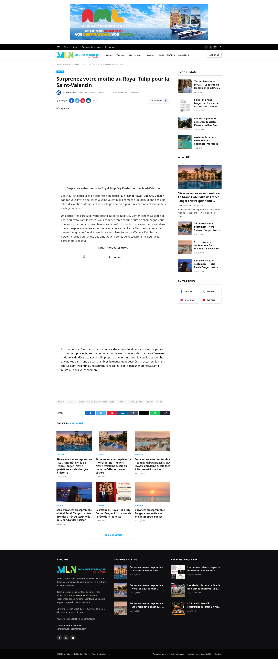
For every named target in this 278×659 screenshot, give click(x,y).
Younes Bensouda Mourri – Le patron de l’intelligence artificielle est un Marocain (207, 85)
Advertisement (159, 654)
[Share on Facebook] (71, 100)
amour (61, 402)
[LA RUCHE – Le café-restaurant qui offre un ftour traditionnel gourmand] (178, 608)
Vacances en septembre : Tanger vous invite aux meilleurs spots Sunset (150, 513)
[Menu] (58, 47)
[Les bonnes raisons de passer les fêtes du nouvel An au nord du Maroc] (178, 572)
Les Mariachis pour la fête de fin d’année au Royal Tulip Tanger (203, 587)
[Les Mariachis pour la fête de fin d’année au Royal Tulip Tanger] (178, 590)
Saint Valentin (135, 402)
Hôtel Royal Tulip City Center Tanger (96, 402)
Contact (214, 55)
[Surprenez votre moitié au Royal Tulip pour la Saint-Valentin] (113, 144)
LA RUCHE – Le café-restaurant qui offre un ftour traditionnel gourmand (204, 605)
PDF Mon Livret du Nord (178, 55)
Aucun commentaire (120, 92)
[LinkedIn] (46, 210)
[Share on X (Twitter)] (77, 100)
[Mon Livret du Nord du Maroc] (77, 55)
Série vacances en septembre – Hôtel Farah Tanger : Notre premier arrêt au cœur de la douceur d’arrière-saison (74, 515)
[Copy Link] (46, 233)
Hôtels (161, 55)
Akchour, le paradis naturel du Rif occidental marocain (206, 140)
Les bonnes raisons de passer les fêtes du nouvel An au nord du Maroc (204, 569)
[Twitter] (46, 203)
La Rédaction (70, 92)
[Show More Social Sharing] (94, 100)
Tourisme (120, 55)
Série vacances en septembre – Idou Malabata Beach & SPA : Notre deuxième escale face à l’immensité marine (152, 464)
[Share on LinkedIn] (88, 100)
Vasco (159, 402)
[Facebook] (46, 196)
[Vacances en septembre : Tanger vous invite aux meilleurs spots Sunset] (152, 492)
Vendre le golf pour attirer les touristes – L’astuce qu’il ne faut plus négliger (206, 122)
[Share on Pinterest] (82, 100)
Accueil (109, 55)
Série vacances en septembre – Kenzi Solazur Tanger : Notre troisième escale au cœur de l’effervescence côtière (113, 466)
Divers (67, 47)
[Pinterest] (46, 218)
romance (122, 402)
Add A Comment (113, 535)
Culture (150, 55)
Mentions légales (176, 654)
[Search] (220, 47)
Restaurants (110, 47)
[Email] (46, 225)
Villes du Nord (135, 55)
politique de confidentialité (199, 654)
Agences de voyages (91, 47)
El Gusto (71, 402)
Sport (75, 47)
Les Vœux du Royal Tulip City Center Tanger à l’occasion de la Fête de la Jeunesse (113, 513)
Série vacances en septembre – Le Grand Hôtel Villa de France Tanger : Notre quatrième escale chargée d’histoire (74, 466)
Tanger (149, 402)
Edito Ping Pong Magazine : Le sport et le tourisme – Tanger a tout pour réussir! (207, 103)
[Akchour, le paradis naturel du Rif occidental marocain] (185, 142)
